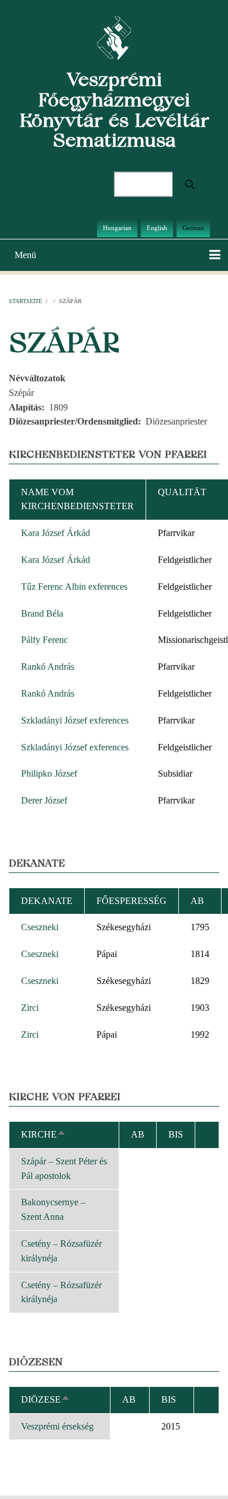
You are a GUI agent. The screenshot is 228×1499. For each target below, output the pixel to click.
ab (197, 901)
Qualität (182, 492)
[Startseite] (114, 37)
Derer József (44, 800)
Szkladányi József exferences (75, 720)
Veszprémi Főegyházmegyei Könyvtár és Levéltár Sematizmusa (114, 109)
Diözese (45, 1399)
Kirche (43, 1134)
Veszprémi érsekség (57, 1426)
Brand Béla (42, 613)
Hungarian (117, 227)
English (157, 227)
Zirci (30, 1008)
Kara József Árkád (55, 533)
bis (168, 1399)
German (193, 227)
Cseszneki (39, 927)
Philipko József (49, 773)
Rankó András (47, 667)
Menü (25, 255)
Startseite (25, 301)
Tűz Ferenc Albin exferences (74, 587)
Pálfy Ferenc (44, 640)
